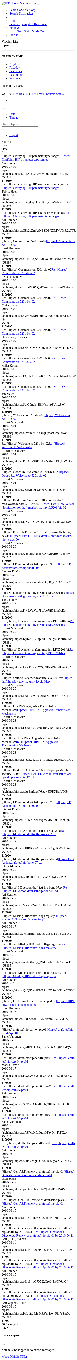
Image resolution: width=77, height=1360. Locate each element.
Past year (15, 78)
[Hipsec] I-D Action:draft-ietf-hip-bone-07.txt (38, 860)
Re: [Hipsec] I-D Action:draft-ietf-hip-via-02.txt (33, 832)
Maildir (14, 1356)
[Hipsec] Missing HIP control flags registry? (34, 917)
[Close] (3, 1344)
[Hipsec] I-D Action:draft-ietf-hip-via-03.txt (36, 566)
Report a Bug (21, 93)
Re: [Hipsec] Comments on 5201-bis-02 (34, 271)
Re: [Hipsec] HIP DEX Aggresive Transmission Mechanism (30, 743)
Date (12, 114)
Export (13, 135)
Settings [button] (14, 27)
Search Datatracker (21, 13)
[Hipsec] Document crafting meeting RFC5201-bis (38, 594)
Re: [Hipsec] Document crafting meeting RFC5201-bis (38, 622)
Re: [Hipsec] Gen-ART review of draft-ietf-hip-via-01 (37, 1201)
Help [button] (12, 20)
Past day (14, 67)
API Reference (37, 24)
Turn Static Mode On (30, 31)
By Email (38, 93)
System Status (55, 93)
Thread (13, 117)
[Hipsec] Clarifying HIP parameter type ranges (36, 157)
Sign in (13, 34)
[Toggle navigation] (38, 4)
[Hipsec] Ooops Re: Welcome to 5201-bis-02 (35, 473)
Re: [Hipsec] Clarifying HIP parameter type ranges (35, 186)
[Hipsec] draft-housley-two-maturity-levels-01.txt (37, 679)
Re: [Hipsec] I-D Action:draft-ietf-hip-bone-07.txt (35, 889)
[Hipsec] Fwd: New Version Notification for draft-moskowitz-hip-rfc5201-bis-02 (38, 505)
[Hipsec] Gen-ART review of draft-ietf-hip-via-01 (38, 1173)
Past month (16, 74)
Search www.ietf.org (22, 10)
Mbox (5, 1356)
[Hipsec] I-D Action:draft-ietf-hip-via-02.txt (36, 804)
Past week (15, 71)
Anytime (14, 64)
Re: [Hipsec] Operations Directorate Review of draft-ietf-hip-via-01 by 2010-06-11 (38, 1233)
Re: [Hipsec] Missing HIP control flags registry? (34, 946)
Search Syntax (18, 24)
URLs (23, 1356)
